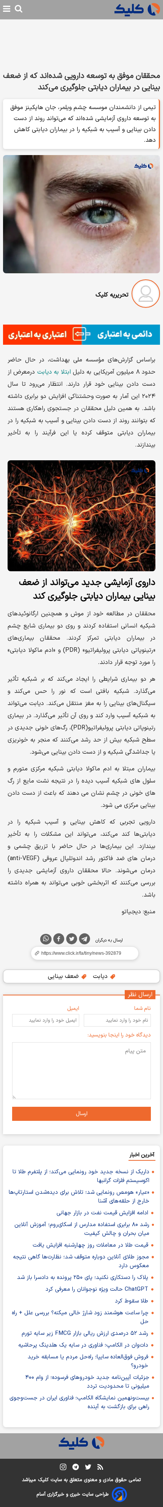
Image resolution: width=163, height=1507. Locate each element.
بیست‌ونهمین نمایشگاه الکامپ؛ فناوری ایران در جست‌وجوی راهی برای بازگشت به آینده (79, 1402)
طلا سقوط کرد (131, 1301)
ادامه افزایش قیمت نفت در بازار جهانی (102, 1213)
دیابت (101, 976)
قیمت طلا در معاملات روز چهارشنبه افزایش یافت (90, 1245)
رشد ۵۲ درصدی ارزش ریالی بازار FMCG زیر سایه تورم (85, 1333)
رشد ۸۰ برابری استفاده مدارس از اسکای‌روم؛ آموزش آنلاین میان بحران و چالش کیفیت (81, 1229)
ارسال (82, 1114)
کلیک (43, 1480)
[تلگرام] (84, 940)
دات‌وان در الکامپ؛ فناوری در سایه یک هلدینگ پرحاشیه (83, 1345)
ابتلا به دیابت (54, 372)
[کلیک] (137, 9)
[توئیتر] (71, 940)
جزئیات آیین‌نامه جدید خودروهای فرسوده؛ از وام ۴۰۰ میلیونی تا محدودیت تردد (87, 1382)
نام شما (142, 1009)
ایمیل (73, 1009)
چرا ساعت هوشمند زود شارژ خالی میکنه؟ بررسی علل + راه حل (80, 1317)
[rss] (100, 1468)
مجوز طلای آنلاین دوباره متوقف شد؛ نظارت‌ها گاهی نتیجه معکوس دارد (81, 1261)
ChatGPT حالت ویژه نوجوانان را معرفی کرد (96, 1289)
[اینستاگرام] (63, 1468)
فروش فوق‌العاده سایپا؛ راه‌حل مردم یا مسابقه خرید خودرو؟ (88, 1361)
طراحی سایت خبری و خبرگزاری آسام (72, 1494)
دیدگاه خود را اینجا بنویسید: (119, 1035)
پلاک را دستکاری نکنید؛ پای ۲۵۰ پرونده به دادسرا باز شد (82, 1277)
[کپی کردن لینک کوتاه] (81, 953)
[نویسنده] (146, 295)
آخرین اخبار (142, 1155)
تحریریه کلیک (112, 294)
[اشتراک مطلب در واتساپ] (46, 939)
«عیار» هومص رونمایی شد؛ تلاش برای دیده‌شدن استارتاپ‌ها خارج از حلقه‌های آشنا (79, 1197)
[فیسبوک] (58, 940)
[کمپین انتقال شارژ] (81, 335)
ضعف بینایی (64, 976)
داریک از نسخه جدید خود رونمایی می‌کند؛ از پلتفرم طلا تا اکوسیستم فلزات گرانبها (81, 1176)
